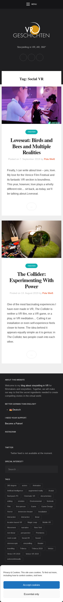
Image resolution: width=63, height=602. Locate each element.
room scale (11, 538)
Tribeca (23, 548)
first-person (21, 506)
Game (33, 506)
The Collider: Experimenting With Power (31, 280)
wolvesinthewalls (14, 559)
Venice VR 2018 (13, 554)
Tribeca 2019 (37, 548)
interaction (11, 517)
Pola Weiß (49, 159)
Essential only (31, 594)
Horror (10, 512)
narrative (25, 527)
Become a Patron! (14, 423)
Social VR (26, 538)
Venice (50, 548)
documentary (46, 496)
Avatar (51, 491)
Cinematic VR (29, 496)
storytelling (27, 543)
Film (9, 506)
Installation (42, 512)
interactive (25, 517)
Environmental (35, 501)
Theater (31, 132)
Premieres (40, 533)
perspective (25, 533)
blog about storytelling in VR (34, 385)
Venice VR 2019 (32, 554)
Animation (37, 485)
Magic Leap (32, 522)
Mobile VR (47, 522)
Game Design (47, 506)
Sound (37, 538)
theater (40, 543)
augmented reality (36, 491)
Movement (11, 527)
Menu (34, 4)
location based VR (14, 522)
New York (38, 527)
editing (9, 501)
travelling (10, 548)
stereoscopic (12, 543)
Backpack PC (12, 496)
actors (24, 485)
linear (37, 517)
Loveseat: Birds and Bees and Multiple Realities (31, 146)
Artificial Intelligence (15, 491)
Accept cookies (31, 584)
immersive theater (25, 512)
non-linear (11, 533)
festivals (50, 501)
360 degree (11, 485)
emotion (21, 501)
